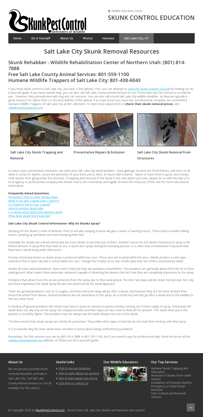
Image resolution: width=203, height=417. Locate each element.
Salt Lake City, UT (136, 38)
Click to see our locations (74, 368)
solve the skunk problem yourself (149, 89)
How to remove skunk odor (26, 208)
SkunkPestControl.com (50, 410)
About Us (66, 38)
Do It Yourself (40, 38)
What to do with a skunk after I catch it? (33, 201)
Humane (108, 38)
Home (17, 38)
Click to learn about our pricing (77, 378)
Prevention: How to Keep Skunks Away (33, 197)
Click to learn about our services (78, 373)
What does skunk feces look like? (29, 216)
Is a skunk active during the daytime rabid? (35, 212)
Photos (88, 38)
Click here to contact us (73, 383)
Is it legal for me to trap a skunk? (29, 204)
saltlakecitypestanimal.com (25, 108)
